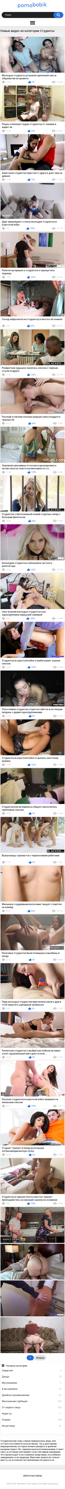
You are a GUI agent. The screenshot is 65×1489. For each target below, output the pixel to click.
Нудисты (32, 1413)
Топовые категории (16, 1365)
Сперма (32, 1419)
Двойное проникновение (32, 1395)
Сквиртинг (32, 1370)
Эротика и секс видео (27, 1484)
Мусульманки (32, 1382)
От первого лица (32, 1407)
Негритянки (32, 1426)
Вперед (40, 1358)
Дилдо (32, 1376)
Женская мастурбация (32, 1401)
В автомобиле (32, 1389)
